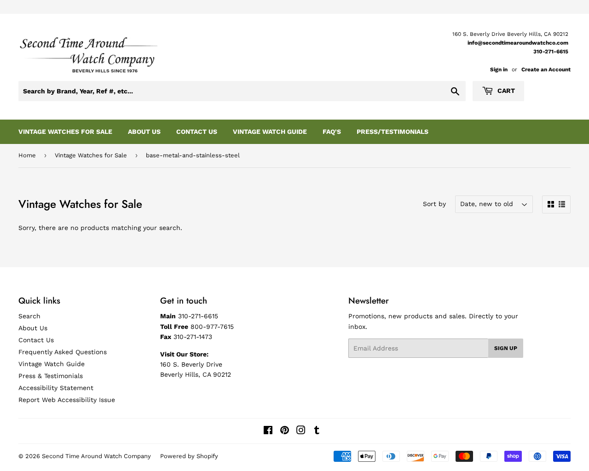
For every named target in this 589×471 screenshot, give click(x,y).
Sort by (434, 203)
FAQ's (332, 131)
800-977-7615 (212, 326)
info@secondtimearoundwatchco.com (518, 43)
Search (29, 316)
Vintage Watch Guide (270, 131)
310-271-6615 (550, 51)
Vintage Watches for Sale (91, 155)
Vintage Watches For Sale (65, 131)
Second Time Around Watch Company (96, 456)
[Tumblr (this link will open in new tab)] (316, 431)
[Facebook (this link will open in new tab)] (268, 431)
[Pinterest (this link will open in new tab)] (284, 431)
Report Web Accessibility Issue (66, 399)
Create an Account (546, 69)
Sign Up (505, 348)
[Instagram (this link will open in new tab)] (301, 431)
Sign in (499, 69)
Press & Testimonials (50, 375)
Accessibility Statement (55, 387)
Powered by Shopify (189, 456)
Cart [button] (505, 90)
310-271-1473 (192, 336)
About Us (144, 131)
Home (27, 155)
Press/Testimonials (392, 131)
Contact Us (196, 131)
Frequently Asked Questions (62, 352)
